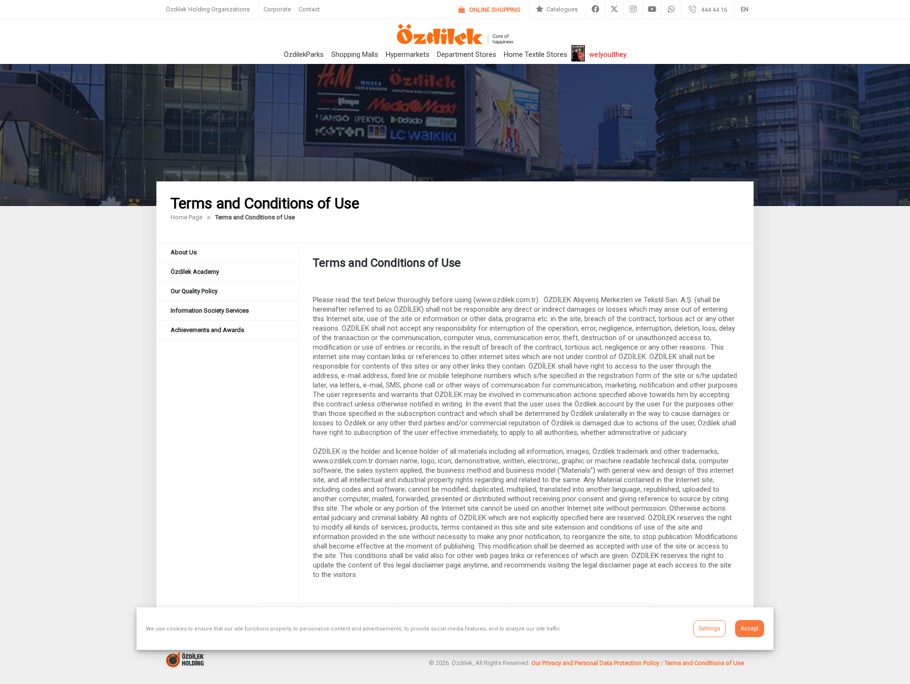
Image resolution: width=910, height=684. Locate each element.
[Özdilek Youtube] (652, 9)
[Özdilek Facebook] (595, 9)
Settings (709, 628)
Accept (749, 628)
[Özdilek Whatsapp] (671, 9)
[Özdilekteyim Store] (489, 9)
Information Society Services (210, 310)
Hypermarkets (407, 54)
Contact (309, 9)
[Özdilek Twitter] (614, 9)
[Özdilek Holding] (185, 664)
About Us (184, 252)
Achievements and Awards (207, 329)
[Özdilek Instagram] (633, 9)
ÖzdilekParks (304, 54)
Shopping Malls (354, 54)
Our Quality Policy (194, 291)
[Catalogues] (556, 9)
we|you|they (608, 54)
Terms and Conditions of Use (704, 662)
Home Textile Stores (535, 54)
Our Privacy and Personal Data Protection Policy (595, 662)
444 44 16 (714, 9)
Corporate (277, 9)
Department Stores (466, 54)
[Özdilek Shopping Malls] (455, 42)
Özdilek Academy (195, 271)
